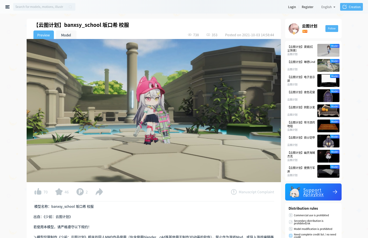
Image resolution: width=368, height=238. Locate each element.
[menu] (8, 7)
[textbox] (39, 7)
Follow (332, 28)
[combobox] (39, 7)
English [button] (326, 7)
